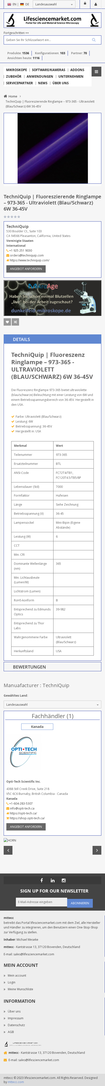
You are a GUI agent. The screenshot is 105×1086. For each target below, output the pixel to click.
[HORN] (52, 840)
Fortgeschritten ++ (16, 33)
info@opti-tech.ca (21, 808)
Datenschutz (16, 1025)
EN (14, 4)
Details (21, 339)
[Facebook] (41, 880)
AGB (11, 1032)
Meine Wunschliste (20, 989)
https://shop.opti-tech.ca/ (27, 818)
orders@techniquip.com (26, 255)
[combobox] (52, 40)
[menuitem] (16, 70)
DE (27, 4)
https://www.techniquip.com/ (29, 260)
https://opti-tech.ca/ (23, 813)
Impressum (15, 1018)
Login (85, 4)
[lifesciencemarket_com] (63, 880)
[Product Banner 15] (52, 298)
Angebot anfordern (26, 269)
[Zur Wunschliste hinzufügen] (7, 322)
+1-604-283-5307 (21, 803)
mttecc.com (16, 1082)
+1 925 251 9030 (20, 250)
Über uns (14, 1011)
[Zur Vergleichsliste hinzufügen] (15, 322)
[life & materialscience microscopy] (52, 20)
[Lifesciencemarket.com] (52, 880)
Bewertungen (29, 667)
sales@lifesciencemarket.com (33, 954)
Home (13, 96)
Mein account (17, 975)
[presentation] (52, 339)
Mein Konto (95, 4)
